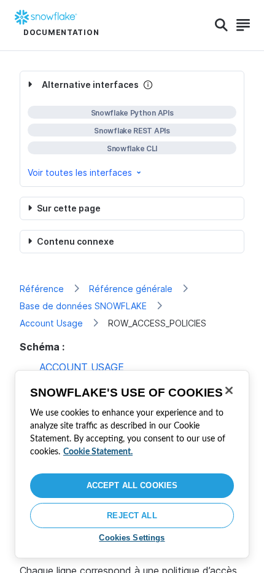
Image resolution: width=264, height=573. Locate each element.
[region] (132, 464)
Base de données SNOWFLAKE (83, 306)
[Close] (229, 390)
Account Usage (51, 323)
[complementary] (132, 129)
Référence (42, 288)
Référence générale (131, 288)
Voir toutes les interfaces (80, 172)
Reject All (132, 515)
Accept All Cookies (132, 485)
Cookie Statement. (98, 452)
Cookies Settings (132, 537)
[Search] (221, 25)
